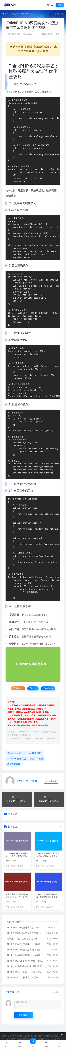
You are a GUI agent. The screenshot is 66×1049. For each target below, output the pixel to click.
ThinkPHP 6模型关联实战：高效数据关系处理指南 (17, 800)
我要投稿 (60, 14)
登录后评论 (24, 1015)
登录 (59, 5)
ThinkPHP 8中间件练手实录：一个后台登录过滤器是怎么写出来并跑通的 (17, 855)
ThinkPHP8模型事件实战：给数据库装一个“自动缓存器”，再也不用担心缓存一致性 (25, 966)
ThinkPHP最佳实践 (16, 758)
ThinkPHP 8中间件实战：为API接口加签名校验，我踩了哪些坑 (25, 949)
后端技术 (14, 14)
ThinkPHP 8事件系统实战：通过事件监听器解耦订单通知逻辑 (25, 955)
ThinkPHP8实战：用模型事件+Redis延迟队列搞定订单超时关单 (25, 960)
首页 (6, 14)
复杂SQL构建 (17, 274)
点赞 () (49, 688)
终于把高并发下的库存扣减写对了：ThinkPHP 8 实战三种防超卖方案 (17, 896)
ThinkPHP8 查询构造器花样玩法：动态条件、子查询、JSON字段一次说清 (25, 977)
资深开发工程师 (14, 34)
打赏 (34, 688)
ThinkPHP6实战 (33, 753)
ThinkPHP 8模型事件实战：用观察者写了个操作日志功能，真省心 (47, 896)
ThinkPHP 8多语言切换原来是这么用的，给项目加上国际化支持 (47, 855)
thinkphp (24, 14)
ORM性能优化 (14, 753)
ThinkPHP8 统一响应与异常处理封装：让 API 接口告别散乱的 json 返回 (25, 972)
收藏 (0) (19, 688)
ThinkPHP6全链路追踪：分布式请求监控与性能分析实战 (49, 800)
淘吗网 (13, 732)
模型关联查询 (13, 764)
